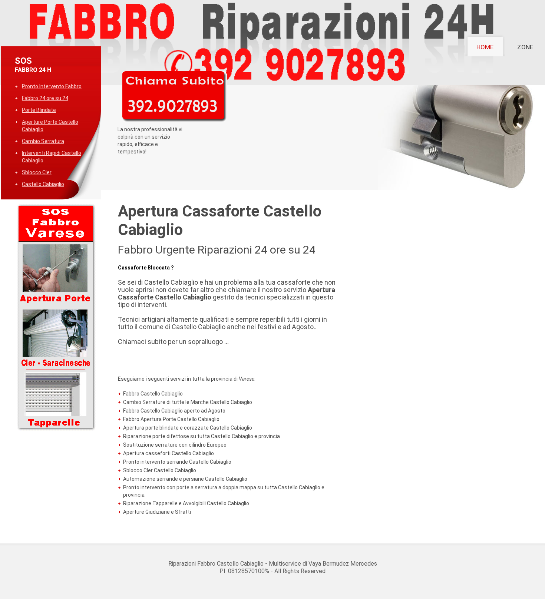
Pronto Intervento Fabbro (52, 86)
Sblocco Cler (37, 172)
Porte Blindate (39, 110)
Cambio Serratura (43, 141)
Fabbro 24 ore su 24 (45, 98)
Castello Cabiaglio (43, 184)
